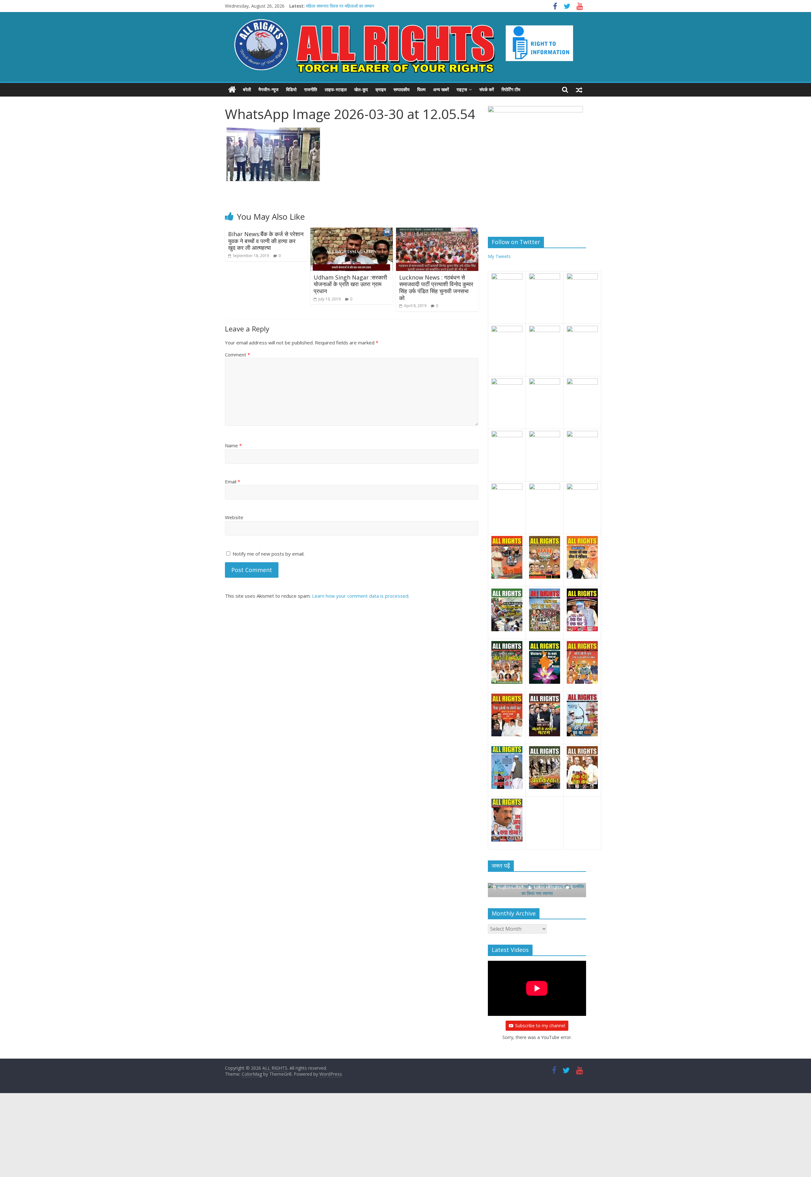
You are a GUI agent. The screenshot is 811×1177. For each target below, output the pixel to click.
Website (234, 517)
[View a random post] (579, 89)
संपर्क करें (486, 89)
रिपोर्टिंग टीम (510, 89)
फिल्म (421, 89)
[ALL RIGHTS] (232, 89)
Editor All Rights (548, 887)
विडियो (291, 89)
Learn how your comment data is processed (360, 596)
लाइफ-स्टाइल (336, 89)
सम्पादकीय (401, 89)
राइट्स (462, 89)
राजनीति (310, 89)
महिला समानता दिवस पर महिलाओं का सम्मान (340, 6)
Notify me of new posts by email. (268, 554)
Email (232, 481)
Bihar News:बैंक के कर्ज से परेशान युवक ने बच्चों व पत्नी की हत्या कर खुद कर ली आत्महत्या (265, 240)
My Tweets (499, 256)
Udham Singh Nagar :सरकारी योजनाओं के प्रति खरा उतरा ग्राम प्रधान (350, 284)
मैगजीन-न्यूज (268, 89)
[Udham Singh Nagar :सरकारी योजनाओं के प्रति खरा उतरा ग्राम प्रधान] (351, 231)
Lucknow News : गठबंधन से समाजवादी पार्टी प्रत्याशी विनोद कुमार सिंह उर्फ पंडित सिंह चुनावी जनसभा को (436, 288)
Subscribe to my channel (540, 1026)
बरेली (247, 89)
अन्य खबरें (441, 89)
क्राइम (380, 89)
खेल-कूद (361, 89)
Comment (237, 354)
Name (233, 445)
